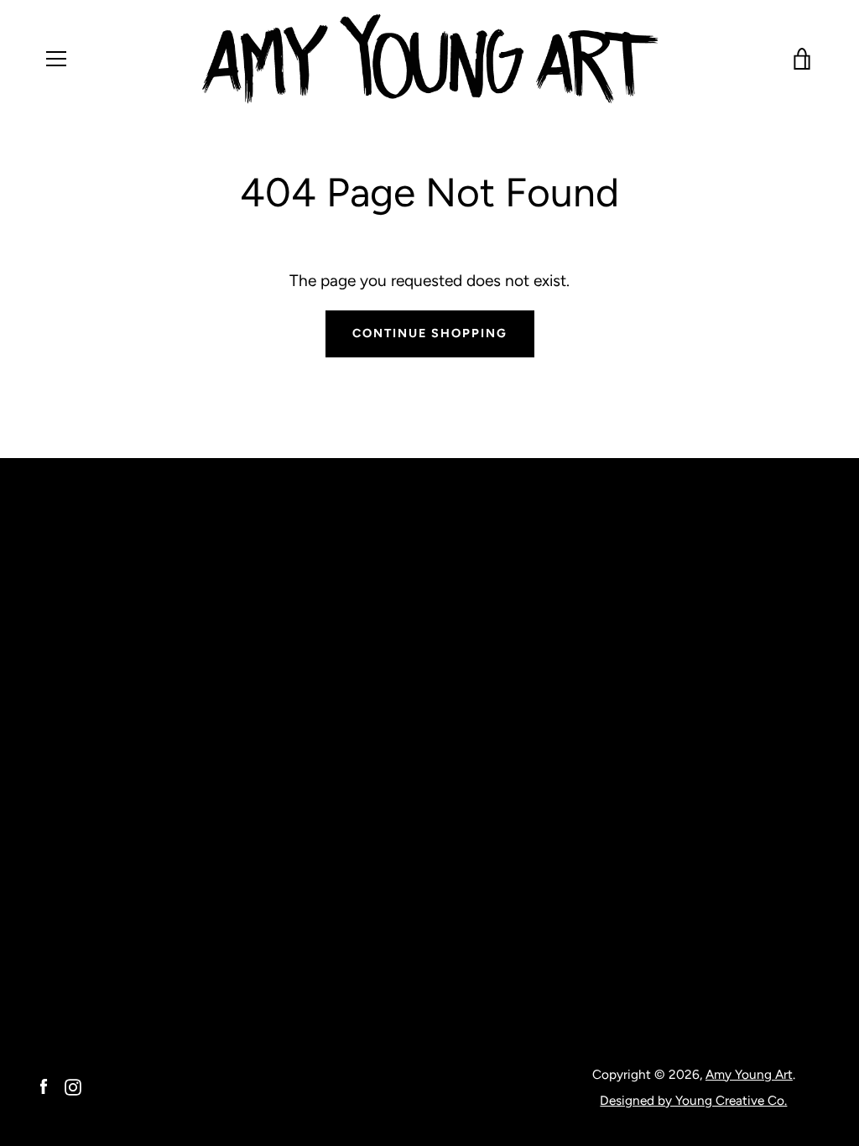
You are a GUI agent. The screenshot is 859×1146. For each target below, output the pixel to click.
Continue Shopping (430, 333)
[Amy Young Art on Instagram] (73, 1086)
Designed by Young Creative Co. (693, 1100)
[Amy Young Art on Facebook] (43, 1086)
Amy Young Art (749, 1074)
